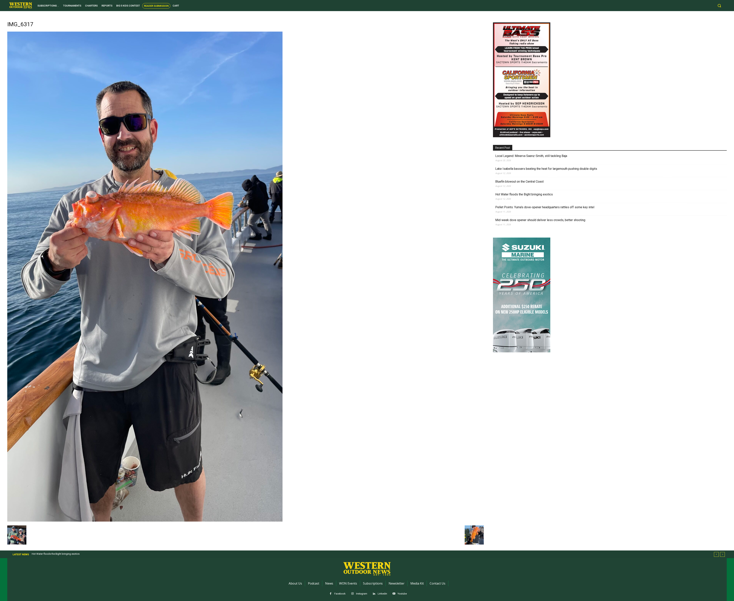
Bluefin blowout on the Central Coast (519, 181)
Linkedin (382, 593)
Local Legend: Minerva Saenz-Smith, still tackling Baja (531, 156)
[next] (722, 554)
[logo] (20, 5)
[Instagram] (352, 593)
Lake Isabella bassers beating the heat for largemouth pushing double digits (546, 169)
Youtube (402, 593)
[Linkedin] (374, 593)
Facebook (340, 593)
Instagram (361, 593)
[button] (719, 5)
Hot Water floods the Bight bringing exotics (524, 194)
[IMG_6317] (145, 520)
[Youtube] (394, 593)
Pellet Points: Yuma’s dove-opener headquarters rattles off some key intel (544, 207)
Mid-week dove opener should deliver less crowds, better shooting (540, 220)
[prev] (716, 554)
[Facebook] (330, 593)
